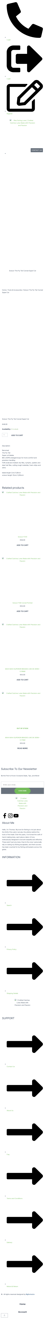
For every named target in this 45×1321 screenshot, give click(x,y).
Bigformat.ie (30, 1294)
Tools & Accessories (15, 290)
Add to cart (17, 435)
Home (4, 290)
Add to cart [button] (22, 545)
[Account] (22, 1308)
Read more (22, 748)
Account (22, 1312)
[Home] (22, 1300)
